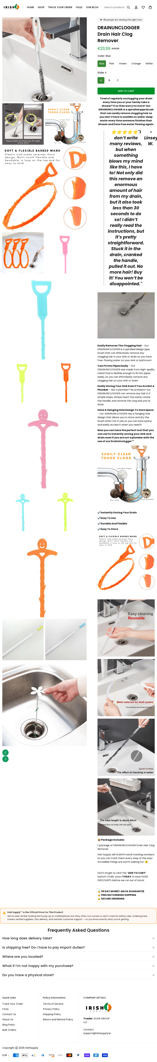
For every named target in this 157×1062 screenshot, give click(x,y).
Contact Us (9, 1014)
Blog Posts (8, 1024)
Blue (101, 63)
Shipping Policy (52, 1014)
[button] (150, 7)
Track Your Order (60, 7)
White (149, 63)
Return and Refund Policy (58, 1019)
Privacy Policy (51, 1009)
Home (30, 7)
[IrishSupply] (11, 7)
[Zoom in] (81, 23)
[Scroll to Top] (151, 1045)
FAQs (79, 7)
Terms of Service (53, 1004)
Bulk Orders (9, 1030)
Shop (41, 7)
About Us (7, 1019)
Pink (111, 63)
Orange (136, 63)
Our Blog (92, 7)
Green (123, 63)
